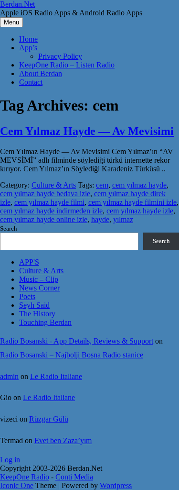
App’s (28, 48)
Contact (30, 82)
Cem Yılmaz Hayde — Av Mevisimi (87, 131)
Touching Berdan (45, 322)
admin (9, 376)
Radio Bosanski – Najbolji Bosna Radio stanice (71, 355)
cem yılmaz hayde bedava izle (45, 193)
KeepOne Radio (24, 477)
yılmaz (123, 219)
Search (8, 228)
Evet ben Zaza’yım (63, 440)
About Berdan (40, 73)
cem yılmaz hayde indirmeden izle (51, 211)
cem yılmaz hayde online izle (43, 219)
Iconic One (16, 485)
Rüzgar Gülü (48, 419)
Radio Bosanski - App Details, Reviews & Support (76, 341)
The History (37, 314)
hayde (100, 219)
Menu (11, 22)
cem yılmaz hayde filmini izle (132, 202)
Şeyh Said (34, 305)
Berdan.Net (17, 4)
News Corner (39, 288)
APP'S (29, 262)
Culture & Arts (54, 185)
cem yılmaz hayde (139, 185)
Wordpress (116, 485)
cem (102, 185)
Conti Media (74, 477)
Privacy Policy (60, 56)
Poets (27, 296)
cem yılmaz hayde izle (139, 211)
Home (28, 39)
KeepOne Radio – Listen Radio (67, 65)
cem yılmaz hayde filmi (49, 202)
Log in (10, 460)
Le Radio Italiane (56, 376)
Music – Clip (38, 279)
